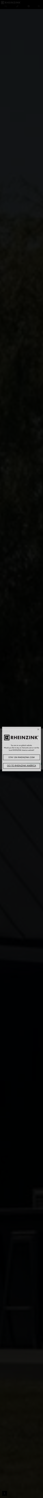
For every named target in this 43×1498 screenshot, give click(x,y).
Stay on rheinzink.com (21, 757)
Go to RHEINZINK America (21, 766)
